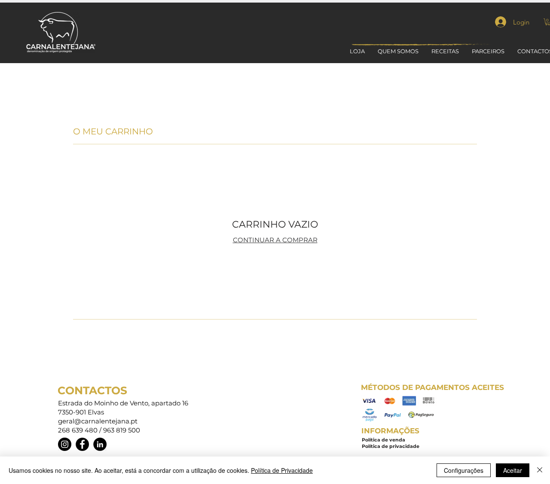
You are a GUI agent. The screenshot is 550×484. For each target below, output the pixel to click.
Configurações (463, 470)
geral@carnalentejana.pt (98, 421)
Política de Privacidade (282, 470)
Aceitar (512, 470)
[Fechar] (540, 470)
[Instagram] (64, 444)
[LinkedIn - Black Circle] (100, 444)
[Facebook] (82, 444)
